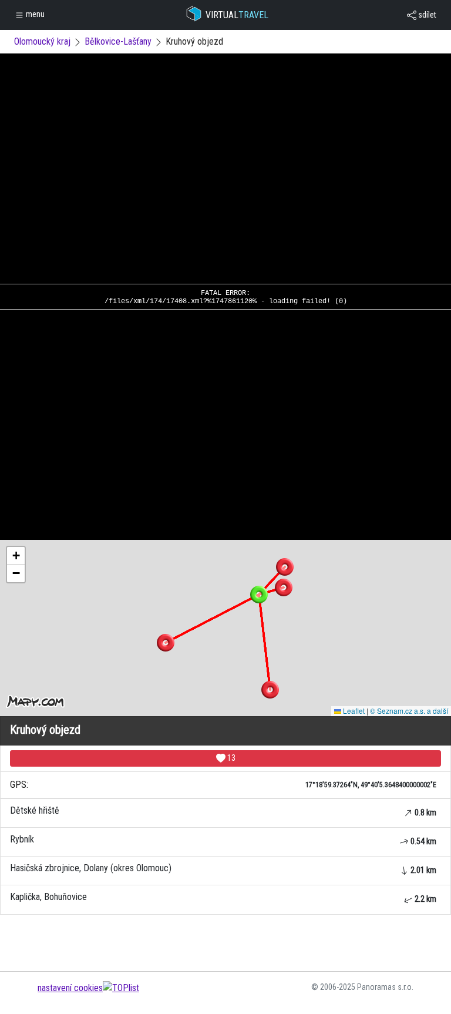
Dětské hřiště (223, 811)
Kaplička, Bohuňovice (223, 897)
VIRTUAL (237, 15)
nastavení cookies (70, 987)
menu (34, 14)
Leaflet (353, 711)
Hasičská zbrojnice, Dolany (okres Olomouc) (223, 868)
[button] (285, 567)
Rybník (223, 840)
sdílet (426, 14)
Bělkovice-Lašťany (118, 41)
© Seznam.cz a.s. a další (409, 711)
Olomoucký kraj (42, 41)
